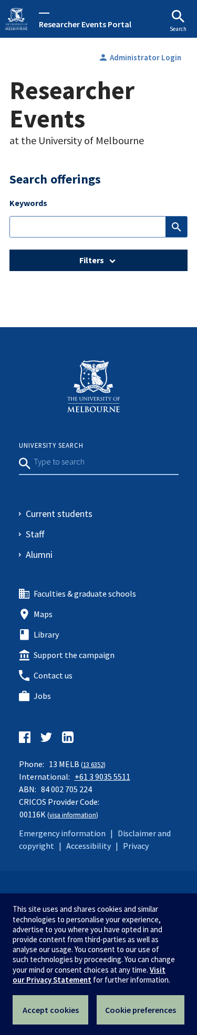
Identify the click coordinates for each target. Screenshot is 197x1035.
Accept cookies (51, 1010)
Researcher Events (71, 104)
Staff (35, 534)
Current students (59, 514)
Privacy (136, 845)
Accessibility (88, 845)
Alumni (39, 554)
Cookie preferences (140, 1010)
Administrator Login (139, 57)
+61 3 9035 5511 (102, 776)
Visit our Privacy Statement (89, 975)
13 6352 (93, 764)
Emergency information (62, 833)
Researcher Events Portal (85, 23)
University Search (51, 445)
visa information (72, 815)
